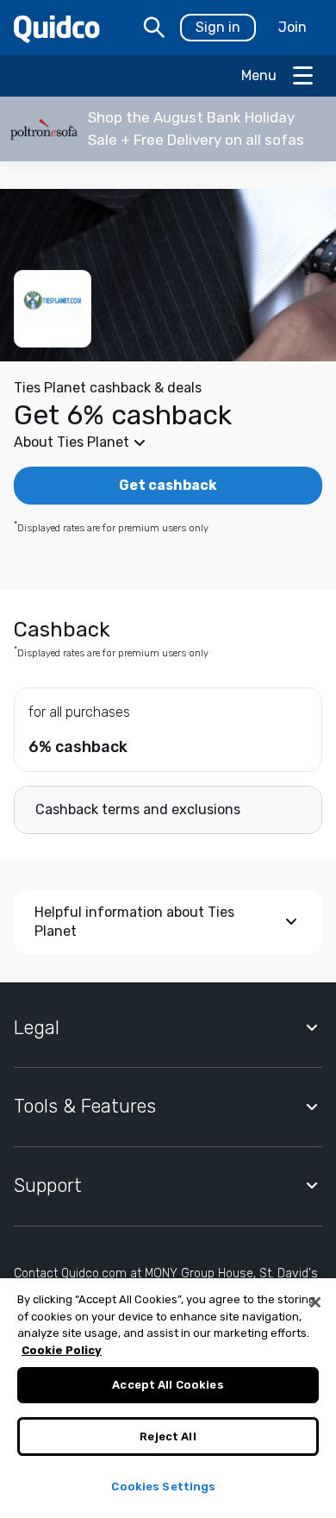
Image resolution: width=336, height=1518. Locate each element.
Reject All (168, 1436)
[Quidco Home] (57, 28)
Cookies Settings (163, 1486)
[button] (168, 129)
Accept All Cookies (167, 1384)
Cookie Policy (62, 1350)
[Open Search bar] (154, 28)
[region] (168, 1398)
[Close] (315, 1302)
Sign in (218, 27)
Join (292, 27)
